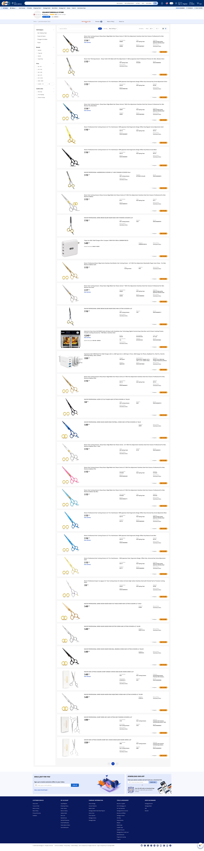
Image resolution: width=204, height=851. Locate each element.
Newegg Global (148, 806)
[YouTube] (161, 845)
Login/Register (64, 803)
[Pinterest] (157, 845)
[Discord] (167, 845)
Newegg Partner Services (122, 810)
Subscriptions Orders (65, 825)
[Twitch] (164, 845)
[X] (148, 845)
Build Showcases (120, 834)
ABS (146, 808)
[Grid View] (163, 28)
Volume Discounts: (88, 246)
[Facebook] (144, 845)
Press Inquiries (92, 815)
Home (35, 21)
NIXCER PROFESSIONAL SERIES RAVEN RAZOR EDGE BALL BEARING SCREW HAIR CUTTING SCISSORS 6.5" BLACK (114, 649)
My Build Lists (64, 818)
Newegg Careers (92, 818)
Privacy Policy (67, 845)
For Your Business (121, 808)
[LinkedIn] (154, 845)
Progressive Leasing (121, 837)
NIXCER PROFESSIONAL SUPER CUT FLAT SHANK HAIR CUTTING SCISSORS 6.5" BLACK (107, 399)
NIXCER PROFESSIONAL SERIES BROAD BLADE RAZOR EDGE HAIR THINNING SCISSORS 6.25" (108, 217)
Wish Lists (63, 815)
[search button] (100, 28)
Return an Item (36, 808)
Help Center (35, 803)
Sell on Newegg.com (121, 806)
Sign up (75, 785)
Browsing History (64, 806)
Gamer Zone (91, 813)
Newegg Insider (92, 820)
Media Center (92, 808)
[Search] (155, 3)
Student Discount (120, 830)
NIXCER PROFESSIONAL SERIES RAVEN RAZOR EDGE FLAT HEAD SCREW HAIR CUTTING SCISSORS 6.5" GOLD (112, 603)
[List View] (165, 28)
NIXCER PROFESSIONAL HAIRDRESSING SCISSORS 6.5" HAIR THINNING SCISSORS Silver (107, 172)
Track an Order (36, 806)
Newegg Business (149, 803)
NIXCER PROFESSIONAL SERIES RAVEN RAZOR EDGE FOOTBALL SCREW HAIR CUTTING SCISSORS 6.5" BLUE (112, 422)
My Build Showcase (65, 820)
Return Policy (35, 810)
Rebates (118, 822)
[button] (17, 3)
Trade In (118, 839)
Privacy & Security (37, 813)
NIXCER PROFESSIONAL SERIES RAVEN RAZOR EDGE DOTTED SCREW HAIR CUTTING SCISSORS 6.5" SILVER (112, 626)
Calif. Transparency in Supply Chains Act (87, 845)
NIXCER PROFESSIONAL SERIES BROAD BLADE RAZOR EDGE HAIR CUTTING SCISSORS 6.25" (108, 308)
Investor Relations (93, 806)
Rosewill (146, 810)
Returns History (64, 810)
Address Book (64, 813)
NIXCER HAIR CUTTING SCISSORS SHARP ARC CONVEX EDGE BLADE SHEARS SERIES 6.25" (107, 740)
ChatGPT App (120, 827)
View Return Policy (157, 46)
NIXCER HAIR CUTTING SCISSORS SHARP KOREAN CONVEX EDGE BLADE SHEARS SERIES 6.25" (109, 671)
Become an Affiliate (121, 813)
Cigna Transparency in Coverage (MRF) (105, 845)
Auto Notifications (65, 827)
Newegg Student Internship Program (97, 810)
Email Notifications (65, 822)
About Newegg (92, 803)
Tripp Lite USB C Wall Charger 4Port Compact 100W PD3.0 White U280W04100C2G (106, 240)
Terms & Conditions (59, 845)
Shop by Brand (120, 820)
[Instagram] (151, 845)
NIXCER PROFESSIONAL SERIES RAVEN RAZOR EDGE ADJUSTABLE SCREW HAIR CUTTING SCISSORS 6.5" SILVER (113, 694)
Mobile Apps (119, 825)
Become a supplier (121, 803)
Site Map (119, 818)
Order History (64, 808)
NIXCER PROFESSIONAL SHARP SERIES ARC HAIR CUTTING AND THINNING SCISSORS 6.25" (108, 717)
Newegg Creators (121, 815)
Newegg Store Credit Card (122, 832)
